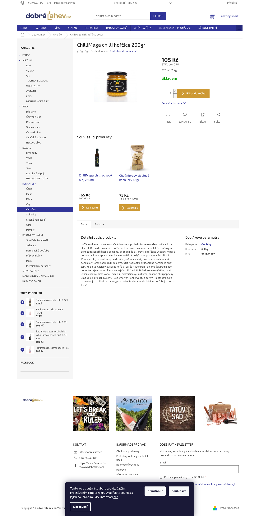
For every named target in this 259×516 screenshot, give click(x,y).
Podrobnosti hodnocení (123, 51)
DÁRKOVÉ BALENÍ (31, 281)
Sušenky (31, 215)
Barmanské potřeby (37, 251)
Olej (28, 225)
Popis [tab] (84, 224)
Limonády (31, 153)
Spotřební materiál (37, 240)
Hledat (158, 15)
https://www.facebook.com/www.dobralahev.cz (93, 465)
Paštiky (30, 230)
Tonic (29, 163)
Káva (29, 199)
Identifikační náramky (38, 266)
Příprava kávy (34, 256)
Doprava (121, 470)
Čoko (29, 189)
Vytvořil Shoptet (229, 508)
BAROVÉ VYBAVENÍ (32, 235)
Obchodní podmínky (125, 3)
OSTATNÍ (31, 91)
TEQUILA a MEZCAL (37, 81)
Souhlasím (179, 491)
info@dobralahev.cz (90, 452)
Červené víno (33, 117)
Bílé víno (31, 112)
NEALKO (26, 148)
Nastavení (80, 507)
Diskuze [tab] (99, 224)
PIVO (29, 96)
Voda (29, 158)
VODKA (30, 71)
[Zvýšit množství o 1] (175, 91)
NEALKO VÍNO (33, 143)
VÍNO (25, 107)
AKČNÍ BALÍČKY (30, 271)
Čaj (28, 204)
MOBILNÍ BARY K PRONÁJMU (38, 276)
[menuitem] (24, 28)
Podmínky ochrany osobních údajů (132, 458)
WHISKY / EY (33, 86)
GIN (28, 76)
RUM (28, 66)
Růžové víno (33, 122)
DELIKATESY (29, 184)
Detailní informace (172, 103)
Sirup (29, 168)
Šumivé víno (33, 127)
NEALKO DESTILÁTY (37, 179)
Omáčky (31, 209)
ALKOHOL (27, 60)
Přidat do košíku (196, 93)
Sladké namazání (35, 220)
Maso (29, 194)
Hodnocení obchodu (127, 465)
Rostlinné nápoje (35, 174)
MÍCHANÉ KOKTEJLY (37, 101)
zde (115, 497)
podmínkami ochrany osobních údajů (214, 484)
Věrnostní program (127, 474)
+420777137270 (87, 458)
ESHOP (26, 55)
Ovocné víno (33, 132)
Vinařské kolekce (36, 137)
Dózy (29, 261)
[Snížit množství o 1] (175, 95)
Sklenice (31, 245)
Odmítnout (155, 491)
